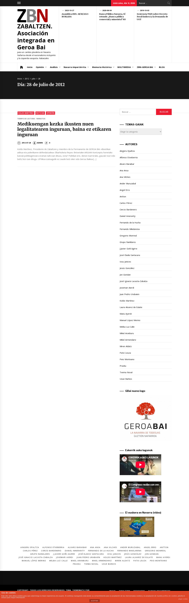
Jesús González (127, 268)
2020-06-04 (107, 10)
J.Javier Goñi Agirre (128, 248)
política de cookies (170, 596)
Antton (123, 196)
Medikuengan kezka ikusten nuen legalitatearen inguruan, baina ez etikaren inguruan (64, 129)
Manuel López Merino (130, 320)
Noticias (40, 113)
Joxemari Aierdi (127, 287)
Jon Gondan (125, 274)
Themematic (79, 590)
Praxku (123, 365)
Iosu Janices (125, 261)
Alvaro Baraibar (127, 164)
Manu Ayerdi (125, 313)
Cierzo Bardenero (128, 209)
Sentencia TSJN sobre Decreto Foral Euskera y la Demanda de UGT (152, 17)
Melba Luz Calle (127, 326)
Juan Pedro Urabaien (129, 294)
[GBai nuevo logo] (146, 418)
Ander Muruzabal (128, 183)
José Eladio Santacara (130, 255)
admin (40, 143)
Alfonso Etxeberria (128, 157)
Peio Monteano (127, 359)
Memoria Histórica (102, 67)
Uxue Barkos (126, 378)
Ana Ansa (124, 170)
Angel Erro (125, 190)
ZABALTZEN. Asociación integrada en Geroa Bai (36, 36)
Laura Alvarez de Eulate (131, 307)
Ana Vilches (125, 177)
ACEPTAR (94, 601)
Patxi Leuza (125, 352)
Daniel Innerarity (127, 216)
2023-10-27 (69, 10)
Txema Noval (126, 372)
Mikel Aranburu (127, 333)
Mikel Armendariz (128, 339)
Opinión (40, 67)
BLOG (162, 67)
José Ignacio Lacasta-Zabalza (133, 281)
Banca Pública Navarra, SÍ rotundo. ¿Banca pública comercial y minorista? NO (112, 17)
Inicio (30, 67)
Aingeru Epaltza (127, 151)
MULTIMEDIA (124, 67)
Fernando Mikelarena (129, 229)
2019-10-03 (144, 10)
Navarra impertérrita (75, 67)
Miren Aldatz (126, 346)
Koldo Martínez (26, 113)
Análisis (54, 67)
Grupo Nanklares (128, 242)
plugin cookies (183, 599)
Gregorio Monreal (128, 235)
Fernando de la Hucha (130, 222)
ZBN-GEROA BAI (145, 67)
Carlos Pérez (126, 203)
